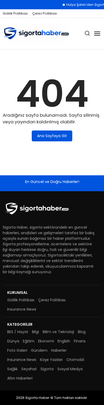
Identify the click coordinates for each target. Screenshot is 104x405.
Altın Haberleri (20, 378)
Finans (80, 341)
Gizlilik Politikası (15, 13)
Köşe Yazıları (51, 359)
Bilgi (35, 331)
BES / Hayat (17, 331)
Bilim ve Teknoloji (58, 331)
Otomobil (75, 359)
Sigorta (47, 369)
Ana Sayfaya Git (52, 135)
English (64, 341)
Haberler (59, 350)
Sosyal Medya (70, 369)
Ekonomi (46, 341)
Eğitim (28, 341)
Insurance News (21, 309)
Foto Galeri (17, 350)
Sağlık (12, 369)
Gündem (39, 350)
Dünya (13, 341)
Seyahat (29, 369)
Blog (82, 331)
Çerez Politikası (44, 13)
